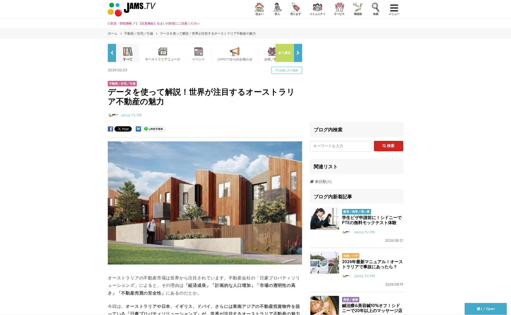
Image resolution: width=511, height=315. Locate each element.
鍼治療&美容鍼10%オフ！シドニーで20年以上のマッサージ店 (372, 308)
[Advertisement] (356, 81)
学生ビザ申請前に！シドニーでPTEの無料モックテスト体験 (372, 220)
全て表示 (284, 53)
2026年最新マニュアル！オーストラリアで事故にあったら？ (372, 264)
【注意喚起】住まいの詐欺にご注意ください (168, 23)
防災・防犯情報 (121, 23)
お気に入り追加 (288, 70)
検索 (390, 146)
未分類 (320, 181)
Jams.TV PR (131, 114)
